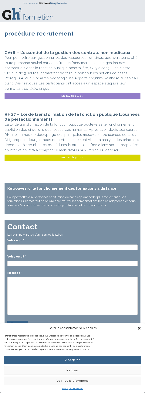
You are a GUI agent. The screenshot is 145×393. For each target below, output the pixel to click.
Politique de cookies (72, 388)
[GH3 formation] (71, 11)
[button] (139, 328)
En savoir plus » (72, 96)
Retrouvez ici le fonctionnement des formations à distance (61, 188)
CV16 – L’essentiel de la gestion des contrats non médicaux (67, 52)
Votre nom (15, 240)
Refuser (72, 370)
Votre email (16, 256)
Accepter (72, 360)
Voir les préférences (72, 380)
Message (14, 273)
